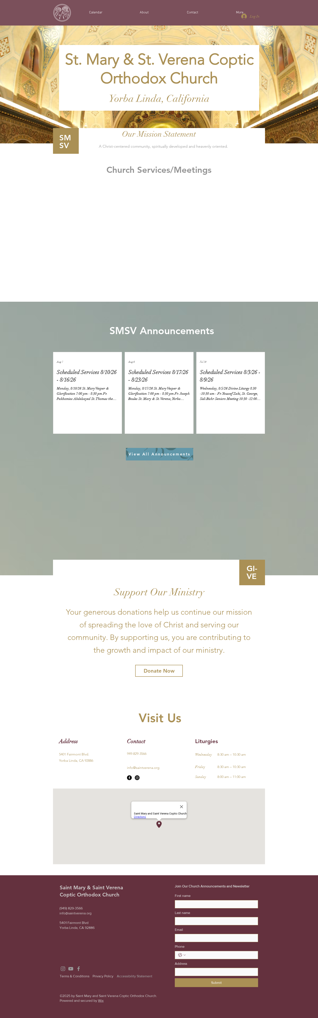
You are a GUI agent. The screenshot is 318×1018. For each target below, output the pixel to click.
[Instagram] (137, 777)
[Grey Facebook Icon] (78, 969)
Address (181, 963)
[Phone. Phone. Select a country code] (182, 955)
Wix (101, 1000)
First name (183, 896)
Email (179, 929)
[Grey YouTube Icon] (71, 969)
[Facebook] (129, 777)
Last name (182, 913)
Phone (180, 946)
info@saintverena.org (143, 768)
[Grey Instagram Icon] (63, 969)
